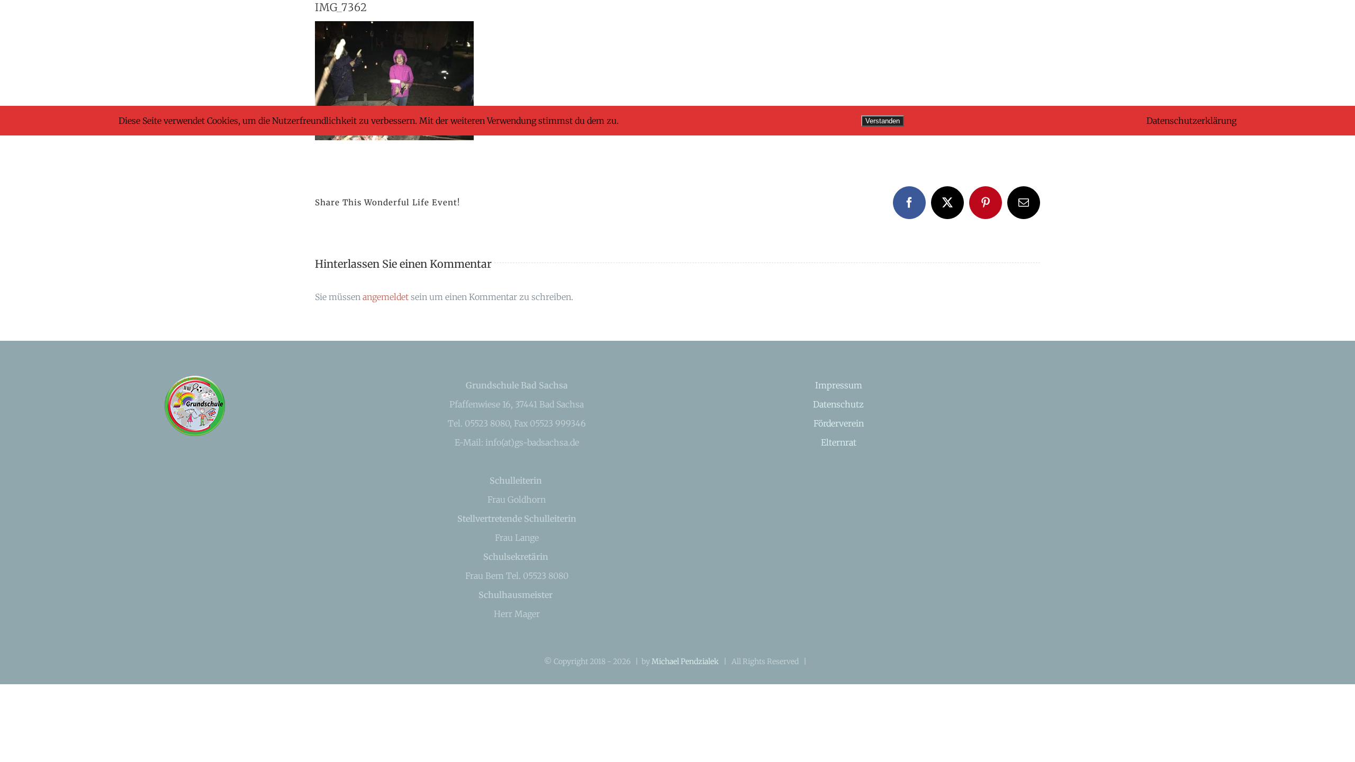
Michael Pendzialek (685, 661)
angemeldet (386, 297)
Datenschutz (838, 404)
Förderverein (839, 423)
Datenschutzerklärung (1191, 120)
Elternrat (838, 442)
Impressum (838, 385)
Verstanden (882, 121)
